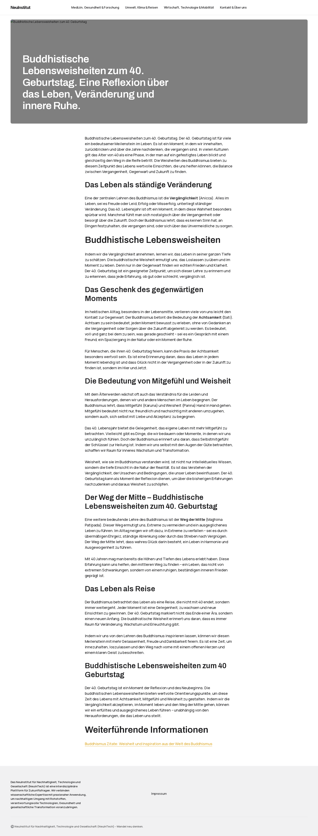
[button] (295, 7)
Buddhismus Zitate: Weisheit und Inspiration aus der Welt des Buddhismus (148, 743)
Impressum (159, 794)
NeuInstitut (20, 7)
